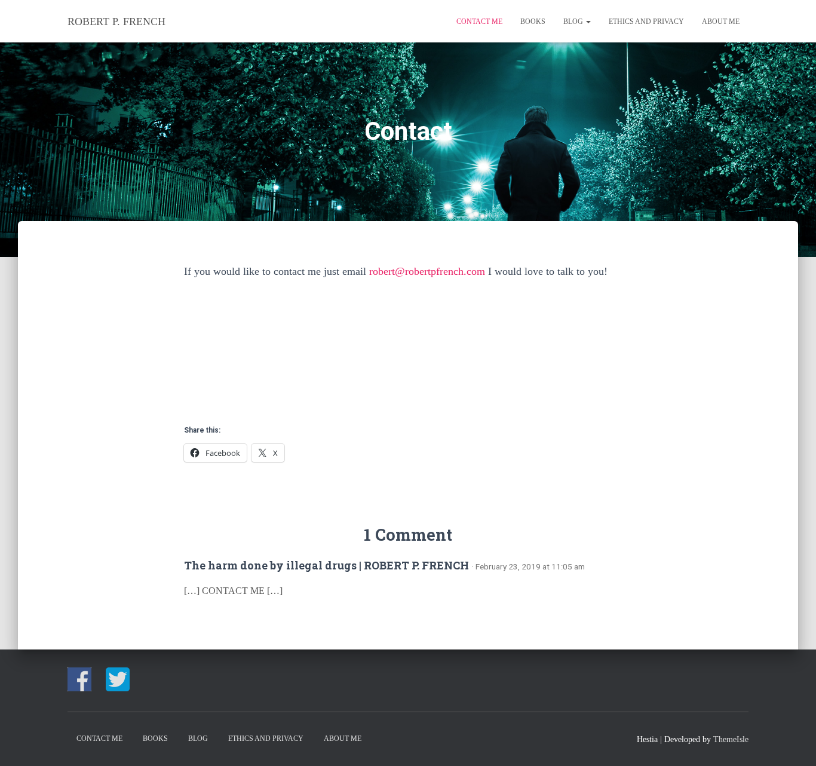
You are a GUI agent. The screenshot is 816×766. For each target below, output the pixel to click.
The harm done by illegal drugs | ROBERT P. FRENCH (326, 565)
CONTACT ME (479, 21)
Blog (574, 21)
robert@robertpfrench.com (427, 271)
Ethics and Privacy (646, 21)
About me (721, 21)
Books (532, 21)
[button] (588, 21)
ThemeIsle (730, 739)
